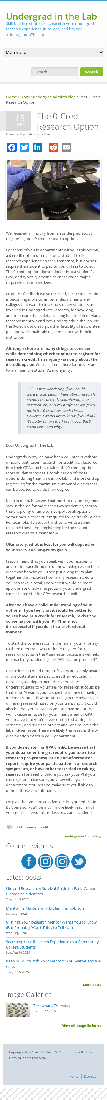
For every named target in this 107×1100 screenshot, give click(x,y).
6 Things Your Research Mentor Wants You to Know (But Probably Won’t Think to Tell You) (51, 924)
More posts (92, 984)
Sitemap (90, 1076)
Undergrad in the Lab (51, 16)
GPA (19, 827)
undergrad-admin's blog (54, 97)
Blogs (25, 97)
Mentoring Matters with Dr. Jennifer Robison (45, 908)
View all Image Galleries (81, 1025)
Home (11, 97)
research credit (36, 827)
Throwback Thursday (51, 1005)
